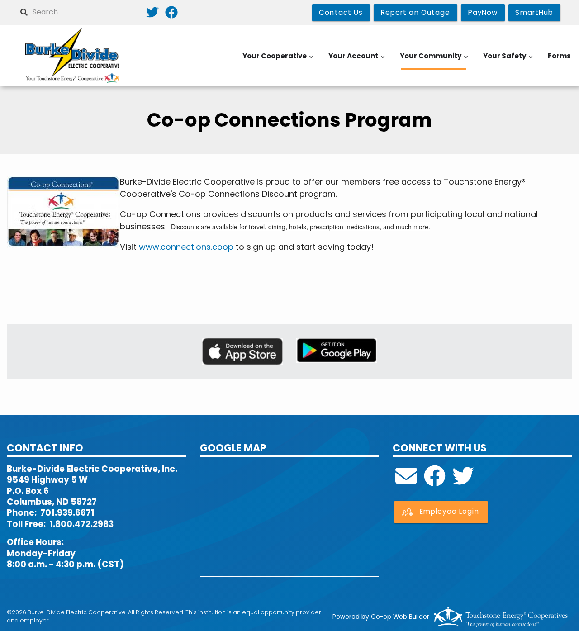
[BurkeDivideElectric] (435, 481)
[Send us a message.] (406, 481)
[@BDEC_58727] (463, 481)
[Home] (72, 56)
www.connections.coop (186, 246)
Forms (559, 56)
